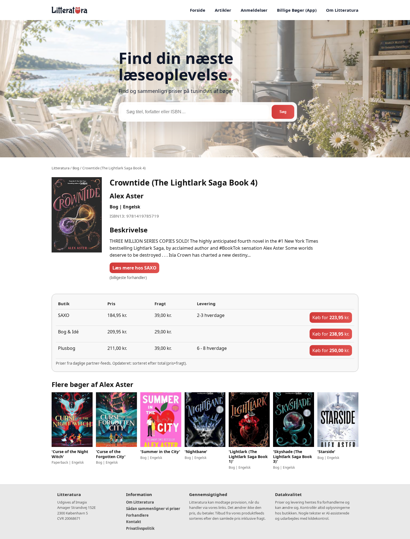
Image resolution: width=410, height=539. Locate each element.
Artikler (223, 10)
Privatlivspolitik (140, 528)
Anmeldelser (254, 10)
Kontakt (133, 521)
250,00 (330, 350)
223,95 (330, 317)
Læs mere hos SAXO (134, 268)
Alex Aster (127, 195)
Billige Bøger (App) (297, 10)
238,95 (330, 334)
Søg (282, 112)
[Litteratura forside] (69, 10)
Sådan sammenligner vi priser (153, 508)
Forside (197, 10)
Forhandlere (137, 515)
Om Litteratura (342, 10)
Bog (76, 167)
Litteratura (60, 167)
